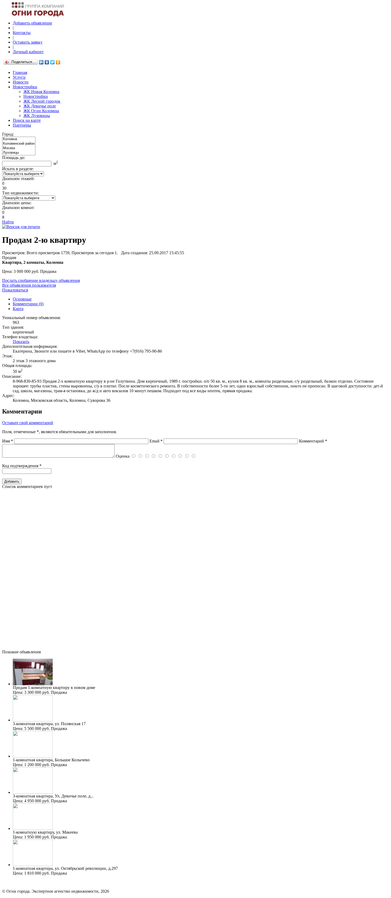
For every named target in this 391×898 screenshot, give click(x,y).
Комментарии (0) (28, 304)
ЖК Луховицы (36, 115)
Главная (20, 72)
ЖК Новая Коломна (41, 91)
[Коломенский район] (18, 143)
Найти (8, 222)
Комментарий (313, 441)
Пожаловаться (15, 290)
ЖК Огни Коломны (41, 110)
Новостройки (25, 87)
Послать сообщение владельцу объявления (41, 280)
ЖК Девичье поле (39, 106)
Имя (7, 441)
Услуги (19, 77)
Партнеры (22, 125)
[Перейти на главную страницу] (41, 15)
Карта (18, 308)
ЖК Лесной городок (41, 101)
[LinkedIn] (41, 62)
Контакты (22, 32)
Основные (22, 299)
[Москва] (18, 148)
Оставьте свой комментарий (27, 422)
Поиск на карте (27, 120)
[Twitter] (52, 62)
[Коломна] (18, 139)
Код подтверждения (21, 465)
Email (156, 441)
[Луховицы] (18, 153)
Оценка (123, 456)
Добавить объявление (32, 23)
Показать (21, 341)
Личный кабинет (28, 51)
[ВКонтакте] (47, 62)
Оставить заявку (28, 42)
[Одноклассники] (58, 62)
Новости (20, 82)
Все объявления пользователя (29, 285)
